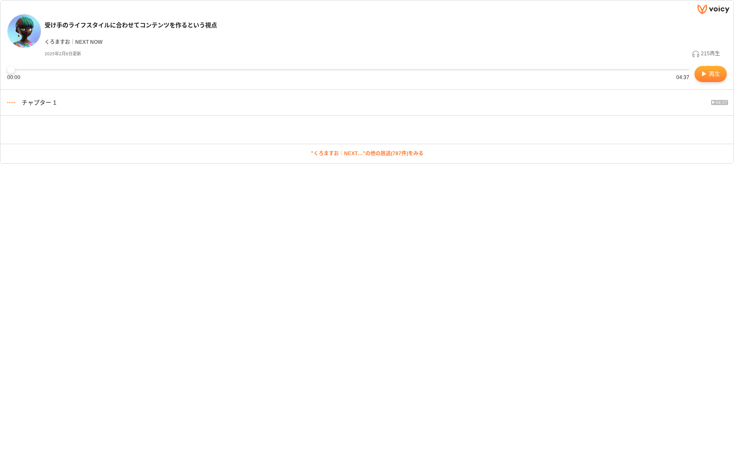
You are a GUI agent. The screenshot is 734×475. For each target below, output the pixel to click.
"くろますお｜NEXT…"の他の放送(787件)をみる (367, 153)
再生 (713, 74)
